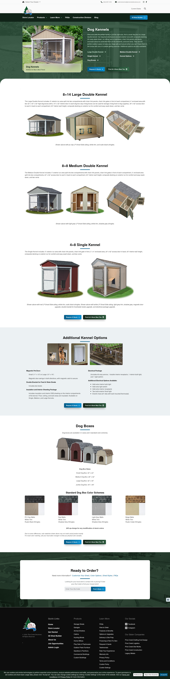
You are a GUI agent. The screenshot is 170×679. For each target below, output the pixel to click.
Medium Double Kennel (129, 52)
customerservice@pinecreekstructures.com (128, 2)
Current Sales (136, 8)
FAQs (67, 17)
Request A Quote (95, 69)
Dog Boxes (91, 60)
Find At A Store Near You (116, 69)
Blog (96, 17)
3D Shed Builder (137, 17)
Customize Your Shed (80, 575)
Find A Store (97, 589)
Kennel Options (126, 56)
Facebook (146, 2)
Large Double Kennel (95, 52)
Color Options (96, 575)
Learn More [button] (55, 17)
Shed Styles (107, 575)
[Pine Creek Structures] (27, 10)
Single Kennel (92, 56)
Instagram (143, 2)
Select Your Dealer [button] (32, 2)
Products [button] (41, 17)
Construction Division (82, 17)
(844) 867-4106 (107, 2)
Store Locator (28, 17)
